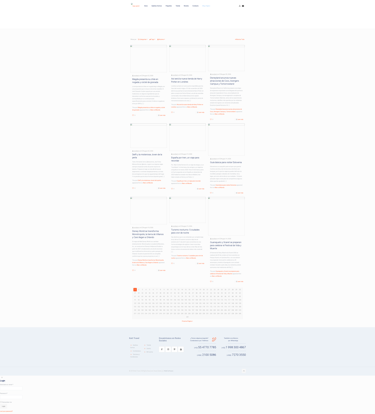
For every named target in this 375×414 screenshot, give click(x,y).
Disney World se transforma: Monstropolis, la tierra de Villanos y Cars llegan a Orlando (148, 234)
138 (196, 303)
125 (149, 303)
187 (157, 310)
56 (225, 293)
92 (139, 300)
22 (211, 289)
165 (186, 306)
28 (232, 289)
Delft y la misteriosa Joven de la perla (149, 180)
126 (153, 303)
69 (164, 296)
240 (240, 313)
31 (135, 293)
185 (149, 310)
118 (233, 300)
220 (168, 313)
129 (164, 303)
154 (146, 306)
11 (171, 289)
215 (149, 313)
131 (171, 303)
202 (211, 310)
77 (193, 296)
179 (236, 306)
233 (214, 313)
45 (186, 293)
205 (222, 310)
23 (214, 289)
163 (178, 306)
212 (139, 313)
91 (135, 300)
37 (157, 293)
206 (225, 310)
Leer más (162, 115)
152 (139, 306)
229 (200, 313)
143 (214, 303)
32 (139, 293)
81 (207, 296)
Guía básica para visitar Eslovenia (226, 162)
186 (153, 310)
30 (240, 289)
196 (189, 310)
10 (167, 289)
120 (240, 300)
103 (178, 300)
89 (236, 296)
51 (207, 293)
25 (222, 289)
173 (214, 306)
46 (189, 293)
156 (153, 306)
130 (168, 303)
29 (236, 289)
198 (196, 310)
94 (146, 300)
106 (189, 300)
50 (204, 293)
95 (149, 300)
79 (200, 296)
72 (175, 296)
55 (222, 293)
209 (236, 310)
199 (200, 310)
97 (157, 300)
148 (233, 303)
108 (196, 300)
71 (171, 296)
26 (225, 289)
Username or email (6, 384)
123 (142, 303)
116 (225, 300)
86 (225, 296)
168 (196, 306)
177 (229, 306)
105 (186, 300)
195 (186, 310)
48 (196, 293)
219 (164, 313)
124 (146, 303)
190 (168, 310)
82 (211, 296)
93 (142, 300)
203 (214, 310)
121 (135, 303)
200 (204, 310)
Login (3, 406)
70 (167, 296)
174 (218, 306)
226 (189, 313)
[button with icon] (162, 349)
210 (240, 310)
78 (196, 296)
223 (178, 313)
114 (218, 300)
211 (135, 313)
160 (168, 306)
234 (218, 313)
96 (153, 300)
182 (139, 310)
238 (233, 313)
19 (200, 289)
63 (142, 296)
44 (182, 293)
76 (189, 296)
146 (225, 303)
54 (218, 293)
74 (182, 296)
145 (222, 303)
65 (149, 296)
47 (193, 293)
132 (175, 303)
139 (200, 303)
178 (233, 306)
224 (182, 313)
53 (214, 293)
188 (160, 310)
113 (214, 300)
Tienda (149, 345)
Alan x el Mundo (155, 110)
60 (240, 293)
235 (222, 313)
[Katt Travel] (135, 6)
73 (178, 296)
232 (211, 313)
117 (229, 300)
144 (218, 303)
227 (193, 313)
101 (171, 300)
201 (207, 310)
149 (236, 303)
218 (160, 313)
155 (149, 306)
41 (171, 293)
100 (168, 300)
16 (189, 289)
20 (204, 289)
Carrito (149, 348)
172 (211, 306)
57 (229, 293)
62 (139, 296)
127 (157, 303)
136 (189, 303)
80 (204, 296)
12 (175, 289)
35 (149, 293)
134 (182, 303)
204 (218, 310)
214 (146, 313)
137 (193, 303)
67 (157, 296)
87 (229, 296)
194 (182, 310)
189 (164, 310)
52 (211, 293)
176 (225, 306)
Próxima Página (187, 321)
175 (222, 306)
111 (207, 300)
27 (229, 289)
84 (218, 296)
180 (240, 306)
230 (204, 313)
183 (142, 310)
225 (186, 313)
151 (135, 306)
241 (187, 317)
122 (139, 303)
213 (142, 313)
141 (207, 303)
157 (157, 306)
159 (164, 306)
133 (178, 303)
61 (135, 296)
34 (146, 293)
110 (204, 300)
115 (222, 300)
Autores (161, 39)
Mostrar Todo (240, 39)
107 (193, 300)
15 (186, 289)
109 (200, 300)
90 (240, 296)
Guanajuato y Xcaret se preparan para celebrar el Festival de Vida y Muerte (225, 245)
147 (229, 303)
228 (196, 313)
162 (175, 306)
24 (218, 289)
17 (193, 289)
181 (135, 310)
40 (167, 293)
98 (160, 300)
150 (240, 303)
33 (142, 293)
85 (222, 296)
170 (204, 306)
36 (153, 293)
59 (236, 293)
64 (146, 296)
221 (171, 313)
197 (193, 310)
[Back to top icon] (244, 371)
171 (207, 306)
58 (232, 293)
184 (146, 310)
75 (186, 296)
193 (178, 310)
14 (182, 289)
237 (229, 313)
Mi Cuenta (150, 352)
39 (164, 293)
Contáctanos (137, 351)
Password (4, 393)
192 (175, 310)
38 (160, 293)
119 (236, 300)
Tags (152, 39)
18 (196, 289)
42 (175, 293)
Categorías (143, 39)
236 (225, 313)
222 (175, 313)
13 (178, 289)
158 (160, 306)
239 (236, 313)
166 (189, 306)
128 (160, 303)
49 (200, 293)
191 (171, 310)
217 (157, 313)
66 (153, 296)
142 (211, 303)
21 (207, 289)
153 (142, 306)
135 (186, 303)
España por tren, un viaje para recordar (189, 181)
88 (232, 296)
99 (164, 300)
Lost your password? (6, 411)
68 (160, 296)
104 (182, 300)
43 (178, 293)
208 (233, 310)
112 (211, 300)
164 (182, 306)
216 (153, 313)
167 (193, 306)
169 (200, 306)
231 (207, 313)
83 (214, 296)
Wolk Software (168, 371)
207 (229, 310)
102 (175, 300)
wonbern (136, 75)
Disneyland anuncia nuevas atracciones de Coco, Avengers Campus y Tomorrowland (224, 81)
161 (171, 306)
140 (204, 303)
